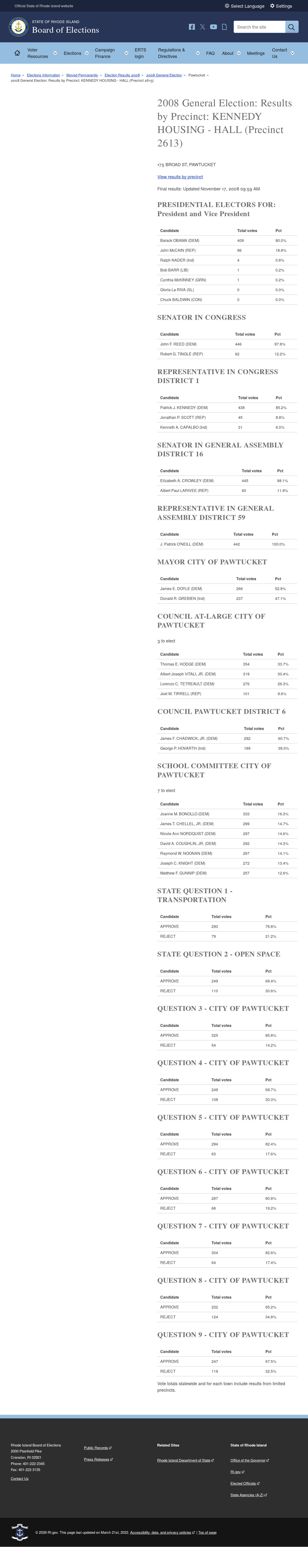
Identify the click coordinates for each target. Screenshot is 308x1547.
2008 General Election (164, 74)
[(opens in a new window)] (191, 26)
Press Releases (96, 1459)
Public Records (96, 1447)
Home (15, 74)
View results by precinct (180, 176)
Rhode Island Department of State (183, 1460)
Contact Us (20, 1478)
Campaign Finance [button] (113, 52)
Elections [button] (77, 52)
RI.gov (236, 1471)
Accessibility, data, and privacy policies (160, 1532)
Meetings (256, 53)
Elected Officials (243, 1483)
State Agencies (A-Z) (247, 1494)
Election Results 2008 (122, 74)
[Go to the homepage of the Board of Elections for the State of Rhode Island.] (21, 27)
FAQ (210, 53)
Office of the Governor (248, 1460)
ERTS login (140, 52)
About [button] (233, 52)
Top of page (207, 1532)
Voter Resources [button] (43, 52)
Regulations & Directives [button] (180, 52)
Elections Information (43, 74)
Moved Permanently (82, 74)
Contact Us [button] (284, 52)
